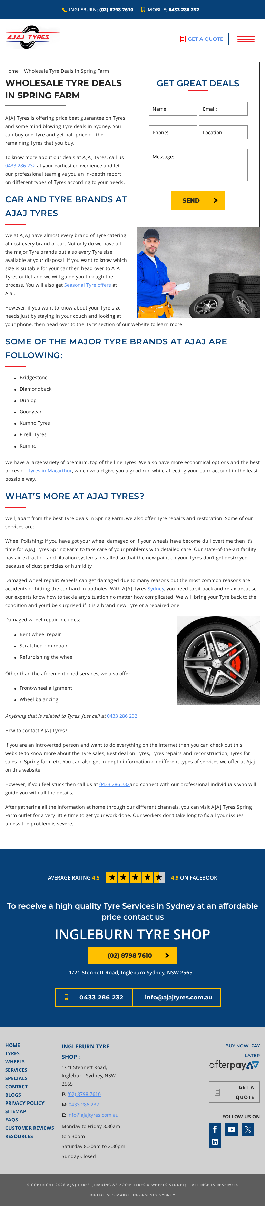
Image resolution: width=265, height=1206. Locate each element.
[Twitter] (248, 1129)
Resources (19, 1136)
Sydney (156, 588)
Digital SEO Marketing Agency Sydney (132, 1195)
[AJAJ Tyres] (32, 37)
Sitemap (15, 1111)
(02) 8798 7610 (116, 9)
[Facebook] (215, 1129)
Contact (16, 1086)
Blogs (13, 1094)
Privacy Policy (25, 1103)
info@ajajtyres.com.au (179, 997)
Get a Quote (205, 39)
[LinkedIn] (215, 1142)
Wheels (15, 1061)
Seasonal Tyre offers (87, 285)
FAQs (11, 1119)
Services (16, 1070)
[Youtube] (231, 1129)
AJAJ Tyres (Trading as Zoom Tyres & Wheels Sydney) (126, 1184)
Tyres (12, 1053)
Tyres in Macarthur (50, 470)
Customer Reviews (29, 1128)
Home (12, 71)
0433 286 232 (184, 9)
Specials (16, 1078)
